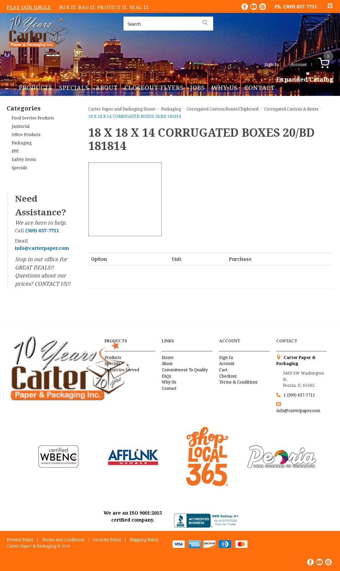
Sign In (272, 64)
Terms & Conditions (238, 382)
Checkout (228, 376)
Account (299, 64)
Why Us (225, 88)
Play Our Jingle (29, 7)
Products (35, 88)
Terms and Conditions (63, 539)
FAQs (166, 376)
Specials (74, 88)
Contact (259, 88)
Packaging (22, 143)
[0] (330, 64)
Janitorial (21, 126)
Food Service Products (33, 118)
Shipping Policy (144, 539)
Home (168, 357)
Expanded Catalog (304, 79)
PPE (15, 151)
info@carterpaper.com (298, 410)
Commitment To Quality (185, 370)
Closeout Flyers (154, 88)
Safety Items (24, 159)
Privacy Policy (20, 539)
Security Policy (107, 539)
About (107, 88)
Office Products (26, 134)
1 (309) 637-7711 (299, 395)
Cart (223, 370)
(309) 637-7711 (300, 6)
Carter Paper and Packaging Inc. (37, 52)
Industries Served (122, 370)
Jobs (197, 88)
